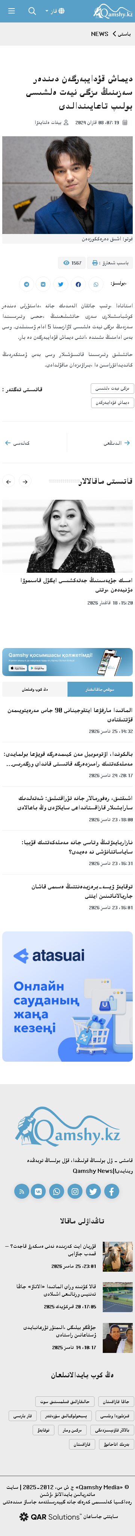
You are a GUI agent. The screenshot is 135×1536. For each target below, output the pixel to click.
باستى (124, 34)
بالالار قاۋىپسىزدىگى (112, 1430)
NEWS (99, 34)
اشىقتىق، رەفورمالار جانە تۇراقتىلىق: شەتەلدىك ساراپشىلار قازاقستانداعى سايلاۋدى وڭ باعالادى (75, 802)
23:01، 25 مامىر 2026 (73, 1266)
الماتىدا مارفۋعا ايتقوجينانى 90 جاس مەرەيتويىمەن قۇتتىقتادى (70, 714)
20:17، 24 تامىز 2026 (111, 775)
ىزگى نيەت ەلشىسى (112, 388)
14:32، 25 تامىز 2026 (111, 731)
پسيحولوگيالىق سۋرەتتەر (66, 1416)
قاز (54, 11)
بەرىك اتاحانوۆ (116, 1444)
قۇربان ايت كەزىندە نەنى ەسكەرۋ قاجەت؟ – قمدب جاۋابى (50, 1250)
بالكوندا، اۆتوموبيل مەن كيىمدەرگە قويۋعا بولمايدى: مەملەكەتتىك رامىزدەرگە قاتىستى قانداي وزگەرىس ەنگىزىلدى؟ (68, 759)
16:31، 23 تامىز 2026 (111, 863)
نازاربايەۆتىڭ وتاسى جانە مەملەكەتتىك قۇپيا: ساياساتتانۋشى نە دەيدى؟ (77, 847)
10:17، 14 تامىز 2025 (74, 1347)
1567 (75, 263)
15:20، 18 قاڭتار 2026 (110, 603)
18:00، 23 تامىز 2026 (111, 819)
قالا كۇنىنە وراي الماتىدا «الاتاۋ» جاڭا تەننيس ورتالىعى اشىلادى (56, 1290)
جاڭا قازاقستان (116, 1402)
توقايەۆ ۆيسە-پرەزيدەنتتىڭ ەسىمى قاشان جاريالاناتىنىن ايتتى (82, 891)
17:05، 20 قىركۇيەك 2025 (70, 1307)
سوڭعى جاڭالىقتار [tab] (100, 689)
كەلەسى (22, 443)
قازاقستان (82, 1444)
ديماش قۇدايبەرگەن (112, 402)
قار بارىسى (23, 1416)
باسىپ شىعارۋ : (113, 263)
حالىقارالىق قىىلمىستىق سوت (65, 1402)
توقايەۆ (44, 1430)
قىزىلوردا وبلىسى (114, 1416)
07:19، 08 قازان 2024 (97, 122)
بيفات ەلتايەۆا (48, 122)
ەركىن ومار (72, 1430)
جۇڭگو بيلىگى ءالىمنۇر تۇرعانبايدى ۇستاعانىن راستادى (60, 1331)
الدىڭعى (113, 443)
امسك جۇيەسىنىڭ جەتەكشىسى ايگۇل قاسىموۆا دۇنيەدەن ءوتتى (76, 585)
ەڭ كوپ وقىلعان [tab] (35, 689)
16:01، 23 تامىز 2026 (111, 907)
